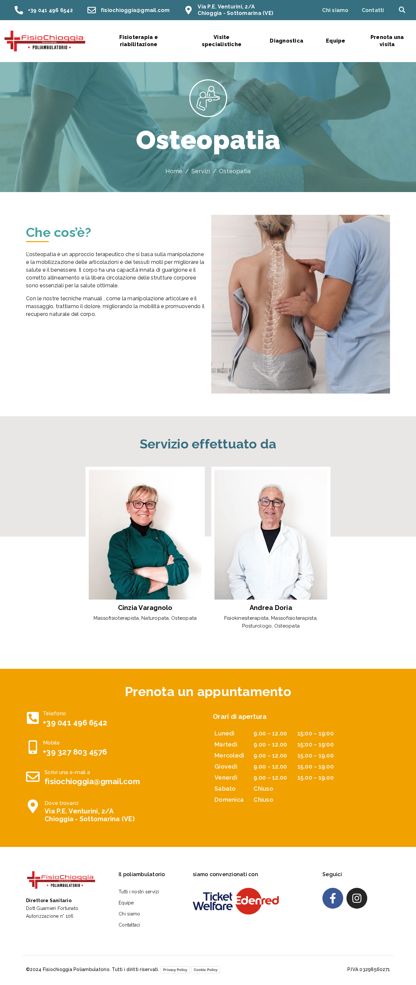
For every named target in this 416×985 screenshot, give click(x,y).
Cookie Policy (205, 969)
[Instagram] (356, 898)
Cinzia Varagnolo (145, 608)
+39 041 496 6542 (50, 10)
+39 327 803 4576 (75, 752)
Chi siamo (335, 10)
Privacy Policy (175, 969)
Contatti (373, 10)
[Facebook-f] (332, 898)
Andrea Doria (271, 608)
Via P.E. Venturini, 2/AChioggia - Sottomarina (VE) (235, 10)
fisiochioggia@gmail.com (135, 10)
